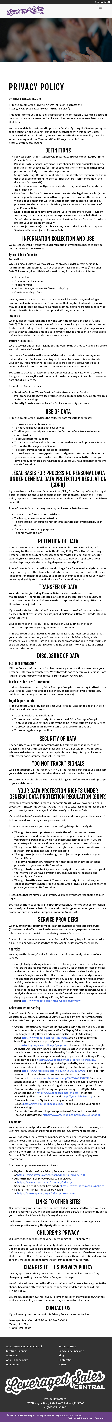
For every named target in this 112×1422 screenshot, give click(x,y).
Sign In (98, 2)
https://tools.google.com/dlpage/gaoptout (41, 1045)
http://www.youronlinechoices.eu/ (44, 1103)
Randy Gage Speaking (71, 1351)
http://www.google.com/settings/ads (44, 1037)
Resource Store (67, 1346)
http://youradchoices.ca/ (77, 1096)
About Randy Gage (17, 1360)
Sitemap (78, 1415)
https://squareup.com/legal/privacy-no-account (46, 1193)
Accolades (12, 1355)
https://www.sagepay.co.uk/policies (82, 1186)
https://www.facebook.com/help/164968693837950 (53, 1070)
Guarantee (12, 1364)
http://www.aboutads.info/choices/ (58, 1092)
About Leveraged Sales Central (24, 1346)
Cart (105, 2)
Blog (61, 1355)
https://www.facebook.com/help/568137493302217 (58, 1078)
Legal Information (64, 1415)
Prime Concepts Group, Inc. (92, 1418)
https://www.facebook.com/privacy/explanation (71, 1114)
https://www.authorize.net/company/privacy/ (44, 1182)
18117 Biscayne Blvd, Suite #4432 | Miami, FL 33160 (55, 1403)
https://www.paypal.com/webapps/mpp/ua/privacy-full (51, 1175)
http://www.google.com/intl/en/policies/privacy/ (51, 1000)
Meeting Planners (16, 1351)
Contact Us (64, 1360)
